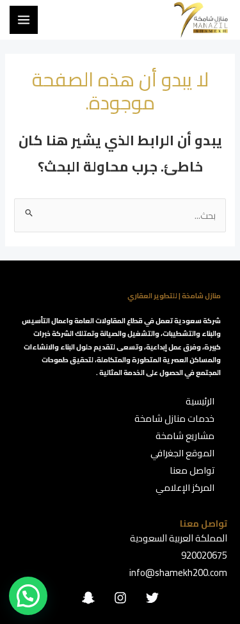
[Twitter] (152, 597)
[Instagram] (120, 597)
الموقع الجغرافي (182, 452)
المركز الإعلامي (185, 487)
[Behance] (88, 597)
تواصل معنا (192, 470)
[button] (28, 596)
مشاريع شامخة (185, 435)
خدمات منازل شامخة (174, 418)
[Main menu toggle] (24, 20)
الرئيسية (200, 401)
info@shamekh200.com (178, 572)
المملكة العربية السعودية (178, 538)
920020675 (204, 555)
